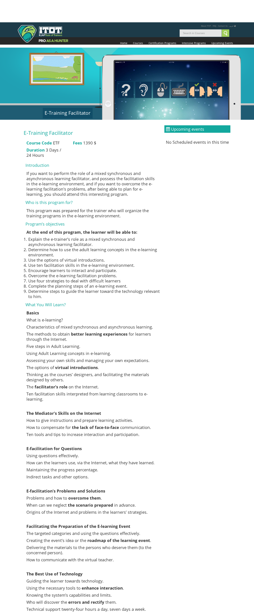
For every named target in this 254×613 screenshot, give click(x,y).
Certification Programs (162, 20)
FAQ (214, 3)
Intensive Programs (194, 20)
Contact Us (223, 3)
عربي (231, 3)
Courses (138, 20)
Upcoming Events (222, 20)
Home (123, 20)
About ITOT (206, 3)
